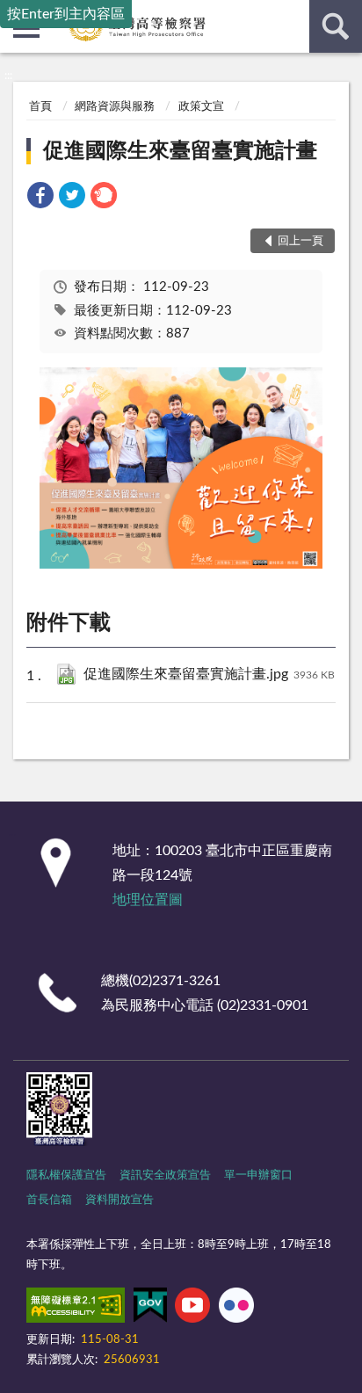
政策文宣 (201, 106)
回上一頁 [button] (300, 241)
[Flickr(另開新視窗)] (236, 1309)
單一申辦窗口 (258, 1175)
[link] (40, 198)
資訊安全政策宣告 (165, 1175)
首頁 (40, 106)
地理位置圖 (147, 900)
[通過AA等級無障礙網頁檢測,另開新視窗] (75, 1309)
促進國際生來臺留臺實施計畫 (180, 151)
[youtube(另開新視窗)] (192, 1309)
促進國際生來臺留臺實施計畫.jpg (209, 674)
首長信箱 (49, 1200)
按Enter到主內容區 (66, 14)
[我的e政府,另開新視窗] (150, 1309)
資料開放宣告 (119, 1200)
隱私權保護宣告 (66, 1175)
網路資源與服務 (115, 106)
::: (8, 75)
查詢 (335, 26)
